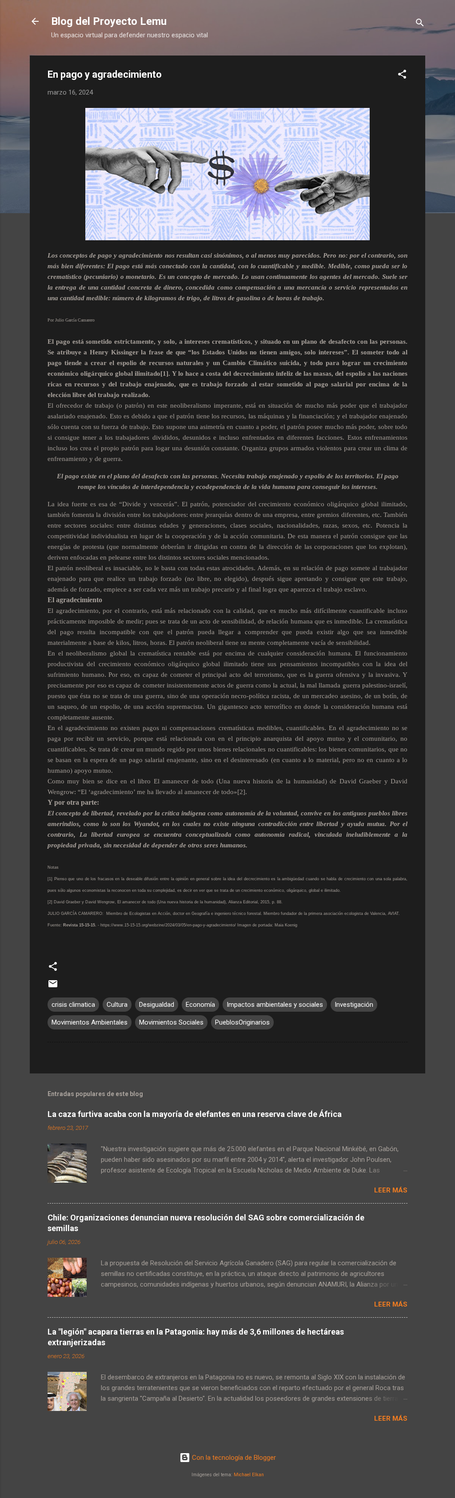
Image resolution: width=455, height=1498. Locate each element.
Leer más (390, 1190)
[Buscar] (420, 24)
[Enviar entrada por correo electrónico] (53, 987)
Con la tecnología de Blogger (233, 1458)
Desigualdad (156, 1005)
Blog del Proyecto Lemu (109, 21)
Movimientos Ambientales (90, 1022)
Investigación (354, 1005)
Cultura (117, 1005)
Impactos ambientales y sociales (275, 1005)
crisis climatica (73, 1005)
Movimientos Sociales (171, 1022)
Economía (200, 1005)
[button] (402, 76)
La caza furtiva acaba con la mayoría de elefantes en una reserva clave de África (195, 1114)
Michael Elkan (249, 1475)
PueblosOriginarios (242, 1022)
